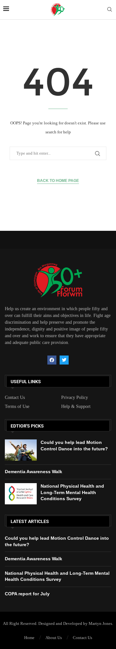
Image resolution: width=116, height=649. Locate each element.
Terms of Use (17, 406)
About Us (53, 637)
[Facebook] (51, 360)
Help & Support (76, 406)
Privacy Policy (74, 397)
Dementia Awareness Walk (33, 471)
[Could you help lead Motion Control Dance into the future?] (21, 450)
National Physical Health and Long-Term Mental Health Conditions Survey (72, 492)
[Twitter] (64, 360)
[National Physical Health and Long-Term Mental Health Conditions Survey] (21, 493)
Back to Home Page (58, 180)
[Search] (109, 9)
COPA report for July (27, 593)
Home (29, 637)
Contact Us (15, 397)
